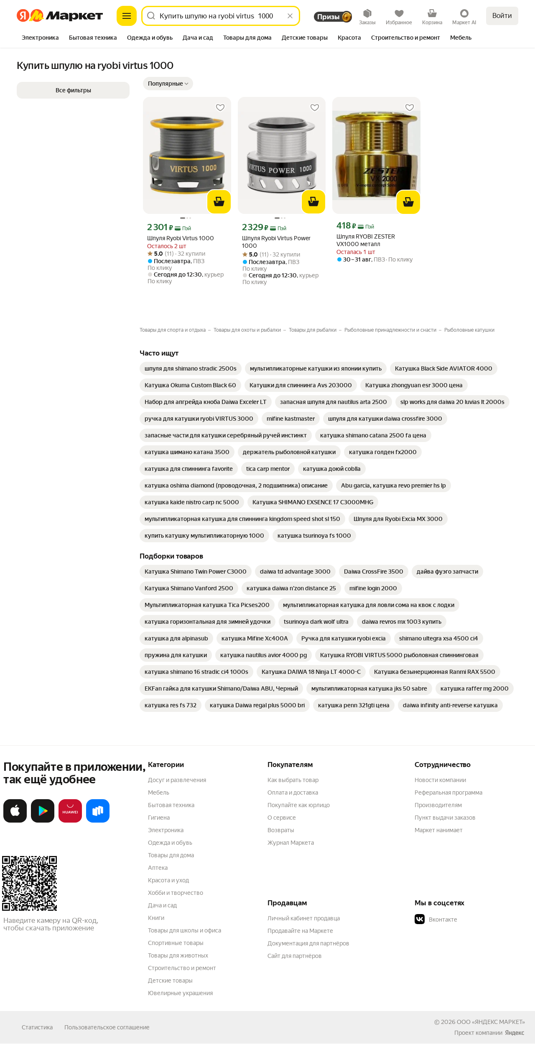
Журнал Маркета (291, 842)
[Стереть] (290, 16)
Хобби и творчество (175, 892)
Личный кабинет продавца (304, 918)
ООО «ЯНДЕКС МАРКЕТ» (491, 1022)
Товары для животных (178, 955)
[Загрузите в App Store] (15, 821)
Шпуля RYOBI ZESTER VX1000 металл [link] (365, 240)
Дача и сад (162, 905)
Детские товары (170, 980)
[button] (168, 83)
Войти (502, 16)
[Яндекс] (514, 1032)
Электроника (165, 830)
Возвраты (281, 830)
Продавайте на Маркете (300, 930)
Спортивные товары (176, 943)
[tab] (40, 38)
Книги (156, 917)
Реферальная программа (448, 792)
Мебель (158, 792)
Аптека (158, 867)
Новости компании (440, 780)
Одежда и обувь (170, 842)
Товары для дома (171, 855)
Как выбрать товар (293, 780)
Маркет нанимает (439, 830)
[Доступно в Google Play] (42, 821)
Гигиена (159, 817)
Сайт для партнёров (295, 956)
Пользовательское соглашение (107, 1027)
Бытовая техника (171, 805)
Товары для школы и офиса (184, 930)
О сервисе (282, 817)
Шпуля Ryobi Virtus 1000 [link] (180, 238)
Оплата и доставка (293, 792)
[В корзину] (219, 201)
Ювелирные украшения (180, 993)
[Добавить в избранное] (220, 108)
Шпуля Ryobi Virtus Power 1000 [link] (276, 242)
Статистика (37, 1027)
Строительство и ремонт (182, 968)
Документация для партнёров (308, 943)
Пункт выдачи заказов (445, 817)
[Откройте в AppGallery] (70, 821)
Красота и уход (168, 880)
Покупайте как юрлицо (299, 805)
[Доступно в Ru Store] (98, 821)
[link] (191, 368)
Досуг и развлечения (177, 780)
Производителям (438, 805)
